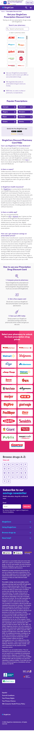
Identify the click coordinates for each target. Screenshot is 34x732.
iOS (10, 216)
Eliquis (5, 117)
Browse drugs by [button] (9, 533)
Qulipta (5, 121)
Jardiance (22, 117)
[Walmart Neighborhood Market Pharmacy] (25, 372)
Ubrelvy (21, 121)
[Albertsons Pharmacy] (25, 364)
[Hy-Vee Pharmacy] (9, 404)
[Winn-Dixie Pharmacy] (25, 429)
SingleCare (7, 189)
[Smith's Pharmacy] (25, 421)
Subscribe (27, 506)
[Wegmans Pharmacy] (25, 388)
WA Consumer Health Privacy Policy (13, 704)
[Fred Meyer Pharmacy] (9, 413)
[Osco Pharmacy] (25, 413)
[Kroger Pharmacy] (9, 364)
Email (4, 502)
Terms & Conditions (8, 695)
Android (15, 216)
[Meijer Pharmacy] (9, 396)
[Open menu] (31, 7)
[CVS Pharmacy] (9, 348)
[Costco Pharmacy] (17, 445)
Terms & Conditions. (8, 512)
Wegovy (5, 112)
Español (4, 692)
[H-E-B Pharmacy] (25, 396)
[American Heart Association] (27, 676)
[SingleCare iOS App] (13, 131)
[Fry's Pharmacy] (25, 380)
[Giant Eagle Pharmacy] (25, 404)
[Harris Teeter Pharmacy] (9, 388)
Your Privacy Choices (9, 701)
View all (6, 460)
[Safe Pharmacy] (8, 681)
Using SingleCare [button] (9, 527)
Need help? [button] (6, 538)
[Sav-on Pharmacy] (9, 380)
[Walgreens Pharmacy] (25, 356)
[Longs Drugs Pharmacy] (9, 372)
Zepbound (22, 107)
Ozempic (5, 107)
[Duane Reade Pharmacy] (25, 437)
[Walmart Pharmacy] (9, 356)
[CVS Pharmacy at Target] (25, 348)
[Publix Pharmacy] (9, 437)
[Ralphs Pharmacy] (9, 421)
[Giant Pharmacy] (9, 429)
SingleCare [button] (6, 522)
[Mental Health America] (27, 671)
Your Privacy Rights (8, 698)
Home (3, 11)
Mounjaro (22, 112)
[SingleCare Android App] (19, 131)
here (27, 160)
